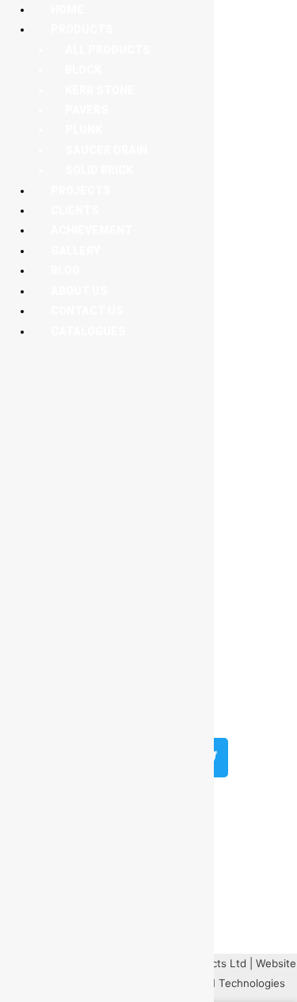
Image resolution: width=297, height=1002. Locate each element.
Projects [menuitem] (81, 190)
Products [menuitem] (82, 29)
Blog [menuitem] (65, 270)
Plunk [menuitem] (83, 129)
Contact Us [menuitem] (87, 310)
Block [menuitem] (83, 69)
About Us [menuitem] (79, 291)
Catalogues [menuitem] (88, 331)
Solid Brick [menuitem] (99, 170)
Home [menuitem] (67, 9)
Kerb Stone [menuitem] (100, 90)
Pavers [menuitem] (87, 110)
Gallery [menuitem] (75, 250)
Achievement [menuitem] (91, 230)
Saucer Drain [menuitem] (106, 150)
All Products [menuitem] (107, 49)
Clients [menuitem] (75, 210)
